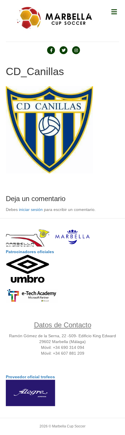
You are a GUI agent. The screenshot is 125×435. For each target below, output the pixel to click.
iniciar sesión (31, 209)
